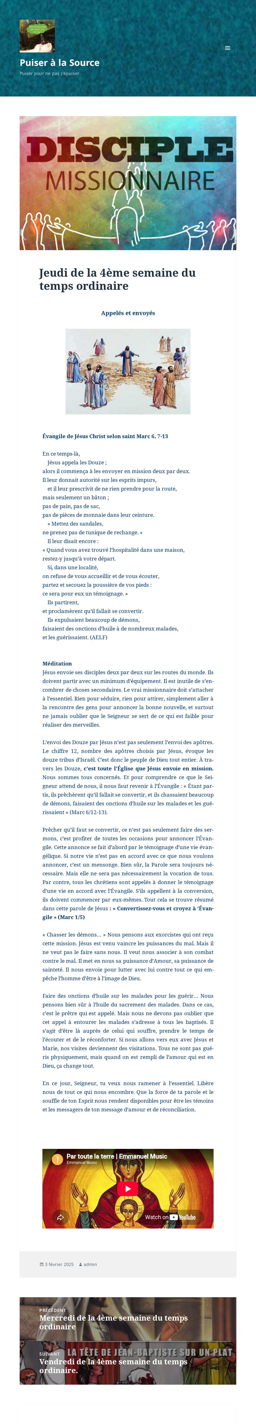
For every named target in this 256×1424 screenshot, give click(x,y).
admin (90, 1264)
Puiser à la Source (60, 62)
